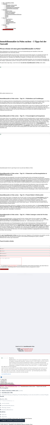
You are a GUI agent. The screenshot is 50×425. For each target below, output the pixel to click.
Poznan (6, 16)
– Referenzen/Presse (9, 21)
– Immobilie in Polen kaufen (11, 5)
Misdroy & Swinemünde (10, 12)
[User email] (1, 377)
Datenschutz (4, 416)
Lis (5, 381)
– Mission (7, 23)
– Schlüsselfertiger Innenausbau (11, 8)
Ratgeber (4, 24)
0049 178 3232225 (4, 385)
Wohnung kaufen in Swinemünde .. (7, 384)
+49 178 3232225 (5, 403)
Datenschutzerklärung (12, 265)
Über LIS (5, 17)
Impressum (4, 414)
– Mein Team (8, 20)
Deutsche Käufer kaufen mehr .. (7, 383)
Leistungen (5, 3)
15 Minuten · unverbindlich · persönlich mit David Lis (12, 420)
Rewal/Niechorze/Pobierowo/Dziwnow (13, 14)
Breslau (6, 15)
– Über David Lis (8, 19)
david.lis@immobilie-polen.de (27, 348)
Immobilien (5, 9)
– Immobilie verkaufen (10, 6)
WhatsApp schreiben (6, 407)
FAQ (6, 26)
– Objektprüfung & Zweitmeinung (12, 7)
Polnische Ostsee (8, 10)
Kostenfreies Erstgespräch (8, 29)
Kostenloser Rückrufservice (7, 409)
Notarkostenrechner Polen (10, 28)
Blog (6, 27)
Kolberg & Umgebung (10, 13)
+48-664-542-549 (28, 351)
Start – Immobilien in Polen (8, 2)
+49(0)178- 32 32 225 (28, 349)
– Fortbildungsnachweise (10, 22)
